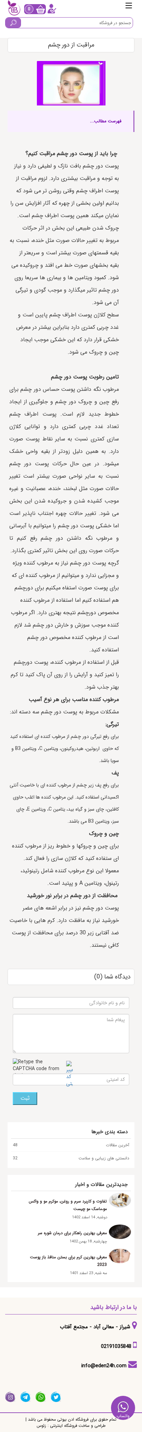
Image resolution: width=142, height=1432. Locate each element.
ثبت (25, 1098)
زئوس (41, 1425)
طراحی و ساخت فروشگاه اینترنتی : (75, 1425)
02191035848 (116, 1346)
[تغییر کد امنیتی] (69, 1074)
